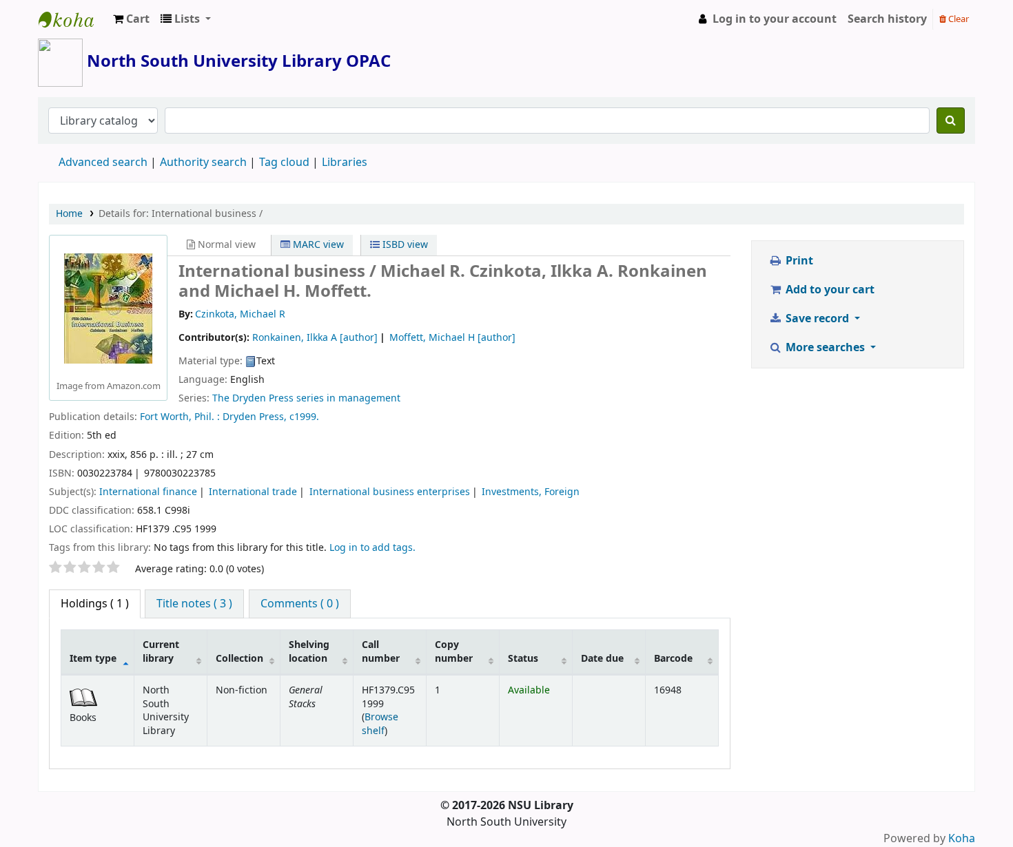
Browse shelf (380, 724)
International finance (148, 492)
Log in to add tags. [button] (372, 548)
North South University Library (73, 19)
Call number (381, 651)
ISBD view (404, 245)
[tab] (194, 603)
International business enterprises (389, 492)
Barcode (673, 658)
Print (798, 261)
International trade (253, 492)
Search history (887, 19)
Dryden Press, (255, 417)
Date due (602, 658)
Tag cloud (284, 162)
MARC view (317, 245)
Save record (817, 319)
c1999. (304, 417)
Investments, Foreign (531, 492)
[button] (131, 19)
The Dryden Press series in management (306, 398)
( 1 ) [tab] (95, 604)
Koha (961, 838)
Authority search (203, 162)
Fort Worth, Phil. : (180, 417)
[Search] (951, 120)
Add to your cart (828, 290)
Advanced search (103, 162)
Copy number (454, 651)
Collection (239, 658)
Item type (93, 658)
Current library (161, 651)
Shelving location (309, 651)
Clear (957, 18)
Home (69, 214)
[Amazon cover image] (108, 308)
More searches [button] (825, 347)
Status (523, 658)
